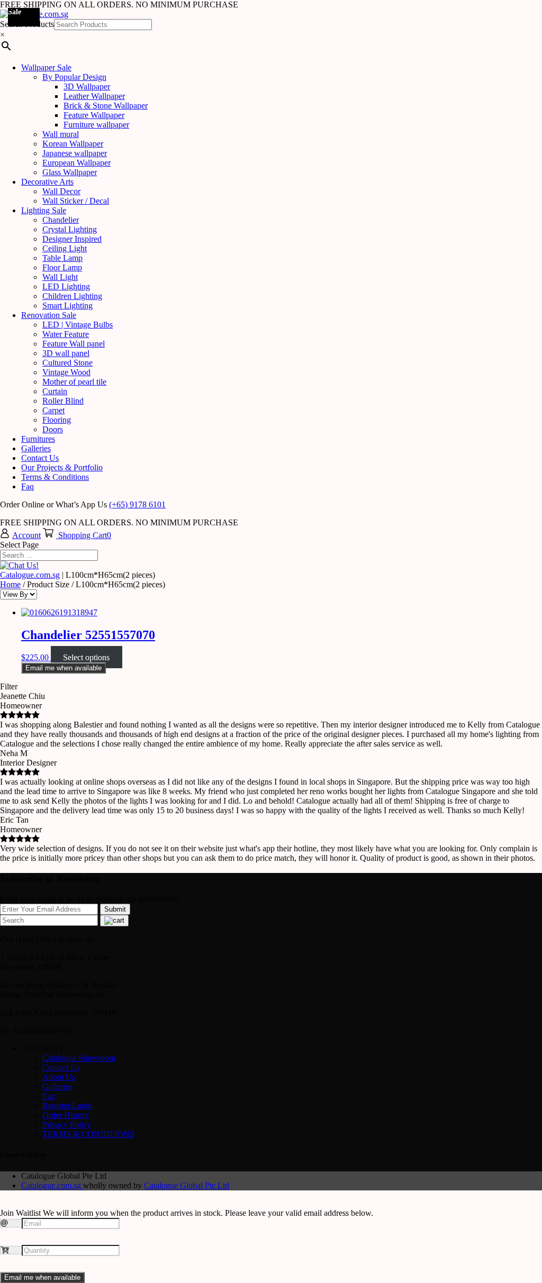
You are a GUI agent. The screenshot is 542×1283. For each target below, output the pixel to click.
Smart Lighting (67, 305)
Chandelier (60, 219)
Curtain (54, 391)
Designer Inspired (72, 238)
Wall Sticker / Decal (75, 200)
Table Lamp (62, 257)
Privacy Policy (66, 1124)
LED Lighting (66, 286)
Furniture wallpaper (96, 124)
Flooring (56, 419)
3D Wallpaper (87, 86)
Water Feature (65, 334)
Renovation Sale (48, 315)
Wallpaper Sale (46, 67)
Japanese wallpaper (74, 153)
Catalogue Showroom (78, 1057)
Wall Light (60, 276)
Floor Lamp (62, 267)
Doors (52, 429)
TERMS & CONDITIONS (88, 1134)
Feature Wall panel (73, 343)
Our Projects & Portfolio (62, 467)
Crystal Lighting (69, 229)
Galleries (36, 448)
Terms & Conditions (55, 476)
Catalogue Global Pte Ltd (186, 1185)
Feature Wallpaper (94, 115)
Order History (65, 1115)
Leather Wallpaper (94, 96)
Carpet (53, 410)
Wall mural (60, 134)
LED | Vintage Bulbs (77, 324)
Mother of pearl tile (74, 381)
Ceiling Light (64, 248)
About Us (58, 1076)
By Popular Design (74, 76)
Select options (86, 657)
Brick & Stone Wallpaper (106, 105)
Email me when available (63, 668)
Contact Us (40, 457)
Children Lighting (72, 296)
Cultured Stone (67, 362)
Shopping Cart (82, 535)
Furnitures (38, 438)
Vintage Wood (66, 372)
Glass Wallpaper (69, 172)
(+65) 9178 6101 (137, 504)
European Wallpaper (76, 162)
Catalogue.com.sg (30, 574)
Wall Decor (61, 191)
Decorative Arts (47, 181)
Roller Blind (63, 400)
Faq (27, 486)
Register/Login (67, 1105)
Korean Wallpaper (72, 143)
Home (10, 584)
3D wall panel (65, 353)
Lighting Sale (43, 210)
